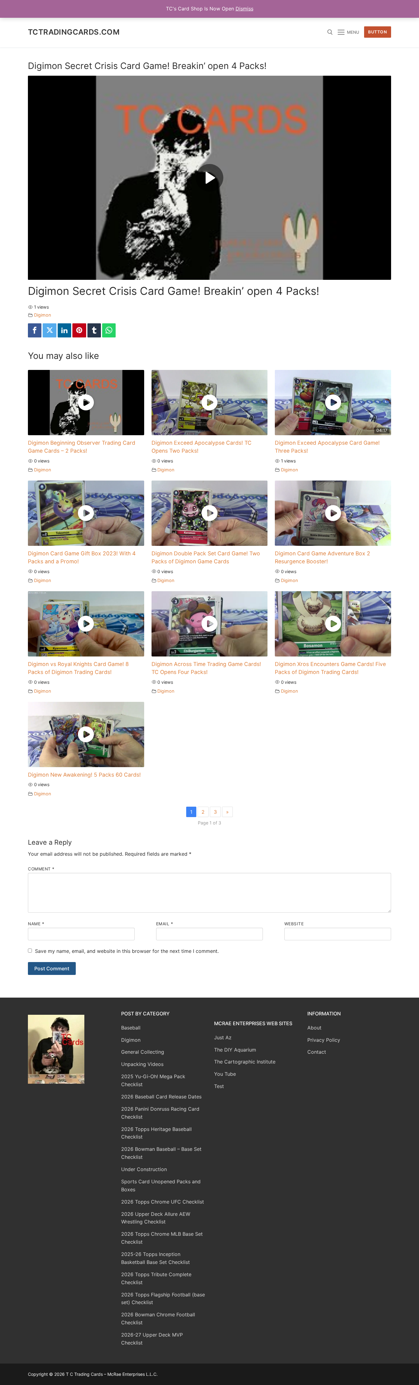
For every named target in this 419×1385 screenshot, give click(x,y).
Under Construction (144, 1169)
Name (36, 923)
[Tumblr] (94, 330)
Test (219, 1086)
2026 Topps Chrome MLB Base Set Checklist (162, 1238)
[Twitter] (49, 330)
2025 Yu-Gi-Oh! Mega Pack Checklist (153, 1080)
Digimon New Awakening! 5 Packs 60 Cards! (84, 774)
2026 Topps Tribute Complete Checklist (156, 1278)
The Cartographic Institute (244, 1062)
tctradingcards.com (74, 32)
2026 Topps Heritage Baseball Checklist (156, 1133)
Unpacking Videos (142, 1064)
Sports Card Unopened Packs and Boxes (161, 1185)
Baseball (130, 1028)
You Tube (225, 1074)
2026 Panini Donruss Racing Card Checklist (160, 1113)
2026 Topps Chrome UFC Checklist (162, 1202)
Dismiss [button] (244, 9)
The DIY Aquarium (235, 1050)
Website (294, 923)
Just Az (223, 1037)
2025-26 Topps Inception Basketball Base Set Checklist (155, 1258)
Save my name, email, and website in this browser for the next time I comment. (127, 951)
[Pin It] (79, 330)
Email (164, 923)
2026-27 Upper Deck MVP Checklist (152, 1339)
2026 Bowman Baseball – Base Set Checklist (161, 1153)
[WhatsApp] (109, 330)
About (314, 1028)
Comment (41, 868)
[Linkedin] (64, 330)
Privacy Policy (323, 1040)
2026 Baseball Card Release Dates (161, 1097)
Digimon (42, 315)
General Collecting (142, 1052)
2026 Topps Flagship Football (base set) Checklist (163, 1299)
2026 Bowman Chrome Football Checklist (158, 1318)
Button (377, 31)
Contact (316, 1052)
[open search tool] (330, 32)
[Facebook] (34, 330)
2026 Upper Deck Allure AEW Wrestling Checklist (155, 1218)
